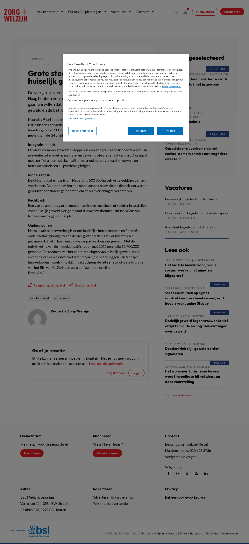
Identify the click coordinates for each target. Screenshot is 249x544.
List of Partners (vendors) (82, 118)
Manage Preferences (83, 130)
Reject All (141, 130)
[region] (126, 98)
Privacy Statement (171, 86)
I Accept (170, 130)
